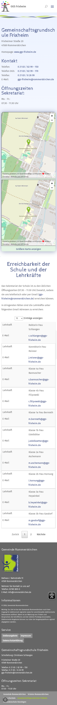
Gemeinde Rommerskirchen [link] (14, 694)
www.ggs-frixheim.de (25, 52)
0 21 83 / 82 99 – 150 (28, 66)
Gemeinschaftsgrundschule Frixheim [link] (32, 698)
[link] (19, 592)
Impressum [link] (26, 635)
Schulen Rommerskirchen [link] (38, 694)
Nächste (41, 534)
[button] (5, 699)
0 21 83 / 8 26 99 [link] (16, 670)
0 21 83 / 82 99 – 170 (28, 71)
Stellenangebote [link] (10, 635)
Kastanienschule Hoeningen (14, 702)
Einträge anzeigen (33, 318)
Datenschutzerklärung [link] (13, 640)
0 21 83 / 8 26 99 (26, 75)
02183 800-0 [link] (14, 589)
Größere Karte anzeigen (28, 249)
